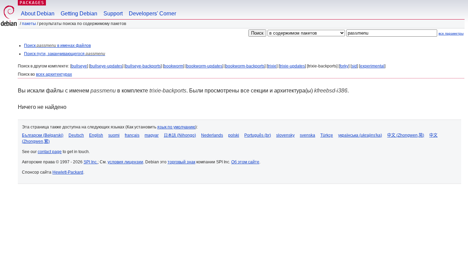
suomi (114, 135)
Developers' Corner (152, 13)
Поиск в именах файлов (57, 45)
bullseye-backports (143, 66)
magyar (152, 135)
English (96, 135)
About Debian (37, 13)
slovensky (285, 135)
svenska (307, 135)
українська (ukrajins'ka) (360, 135)
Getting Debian (79, 13)
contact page (50, 151)
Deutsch (76, 135)
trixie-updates (292, 66)
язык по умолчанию (176, 127)
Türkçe (326, 135)
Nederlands (212, 135)
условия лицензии (125, 162)
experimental (372, 66)
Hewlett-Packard (67, 172)
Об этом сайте (245, 162)
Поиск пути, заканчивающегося (64, 53)
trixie (272, 66)
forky (344, 66)
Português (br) (257, 135)
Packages (32, 2)
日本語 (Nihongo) (180, 135)
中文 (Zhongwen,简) (405, 135)
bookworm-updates (204, 66)
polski (233, 135)
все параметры (451, 33)
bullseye (79, 66)
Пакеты (29, 23)
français (132, 135)
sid (354, 66)
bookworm (173, 66)
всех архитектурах (54, 74)
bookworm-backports (244, 66)
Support (113, 13)
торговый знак (181, 162)
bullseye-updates (106, 66)
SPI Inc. (91, 162)
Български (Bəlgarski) (42, 135)
